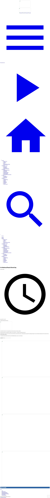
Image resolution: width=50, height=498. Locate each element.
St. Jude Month (5, 176)
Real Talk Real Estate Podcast (7, 174)
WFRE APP (4, 182)
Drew (4, 163)
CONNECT (3, 178)
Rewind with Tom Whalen (6, 164)
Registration (5, 167)
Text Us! (4, 183)
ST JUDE (3, 175)
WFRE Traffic (5, 170)
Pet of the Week (5, 173)
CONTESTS (3, 165)
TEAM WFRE (5, 177)
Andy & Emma (5, 161)
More (1, 489)
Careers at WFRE (5, 179)
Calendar (4, 181)
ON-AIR (3, 160)
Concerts (4, 180)
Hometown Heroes (5, 172)
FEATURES (3, 169)
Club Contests (5, 166)
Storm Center (5, 171)
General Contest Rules (6, 168)
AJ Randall (4, 162)
